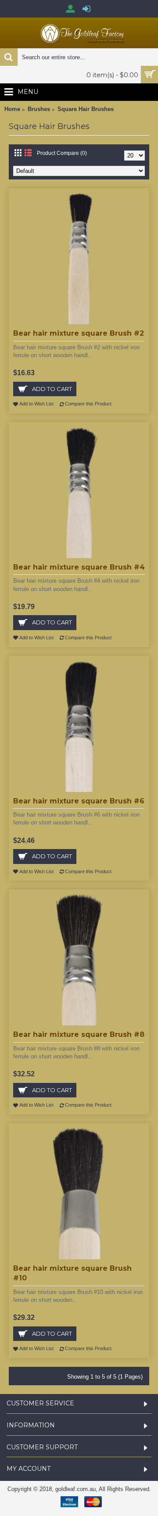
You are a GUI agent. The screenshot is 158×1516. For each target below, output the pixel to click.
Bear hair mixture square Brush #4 (79, 567)
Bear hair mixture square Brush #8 (78, 1034)
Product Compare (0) (62, 153)
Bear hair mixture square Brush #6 (78, 801)
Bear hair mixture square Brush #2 (78, 333)
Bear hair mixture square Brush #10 (72, 1273)
